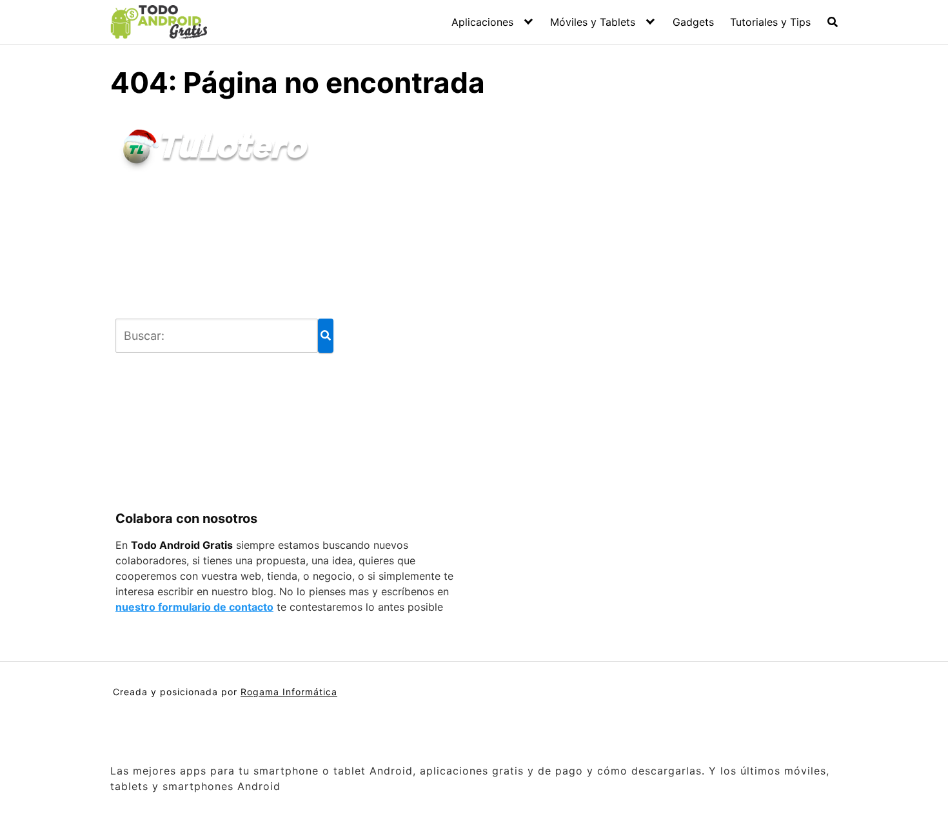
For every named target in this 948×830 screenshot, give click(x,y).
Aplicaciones (482, 21)
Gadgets (693, 21)
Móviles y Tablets (592, 21)
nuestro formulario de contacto (194, 606)
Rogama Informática (289, 691)
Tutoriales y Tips (770, 21)
